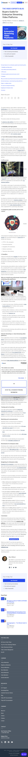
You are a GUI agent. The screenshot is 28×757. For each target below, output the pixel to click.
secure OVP (20, 237)
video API (4, 179)
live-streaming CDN (16, 352)
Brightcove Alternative (6, 665)
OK (14, 383)
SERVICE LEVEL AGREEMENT (14, 751)
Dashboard (13, 2)
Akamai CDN (21, 150)
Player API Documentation (7, 700)
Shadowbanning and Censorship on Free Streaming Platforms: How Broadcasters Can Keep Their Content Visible (16, 612)
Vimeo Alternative (5, 662)
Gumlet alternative (5, 677)
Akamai (2, 354)
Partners (3, 718)
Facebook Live (12, 313)
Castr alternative (4, 675)
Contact (2, 720)
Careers (2, 715)
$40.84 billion (4, 109)
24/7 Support (4, 687)
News (2, 713)
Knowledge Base (5, 690)
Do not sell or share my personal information (14, 391)
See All (2, 652)
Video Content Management (7, 649)
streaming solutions (18, 200)
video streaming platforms (15, 205)
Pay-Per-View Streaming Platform (8, 644)
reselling (15, 256)
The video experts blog (13, 9)
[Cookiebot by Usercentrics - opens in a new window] (21, 363)
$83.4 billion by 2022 (14, 449)
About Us (3, 710)
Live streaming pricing (21, 467)
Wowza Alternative (5, 667)
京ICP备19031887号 (14, 755)
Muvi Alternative (4, 670)
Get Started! (14, 48)
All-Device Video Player (6, 642)
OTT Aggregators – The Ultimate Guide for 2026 (17, 623)
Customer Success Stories (7, 692)
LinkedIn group (4, 547)
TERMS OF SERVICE (16, 750)
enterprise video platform (7, 122)
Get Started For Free (14, 539)
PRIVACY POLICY (9, 750)
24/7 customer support (16, 134)
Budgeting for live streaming (7, 464)
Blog (2, 695)
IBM (2, 399)
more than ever (16, 397)
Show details (21, 378)
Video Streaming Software (7, 647)
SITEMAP (22, 750)
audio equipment (22, 493)
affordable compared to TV (14, 440)
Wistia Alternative (5, 672)
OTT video (16, 399)
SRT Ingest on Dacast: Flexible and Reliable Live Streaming (17, 601)
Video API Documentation (6, 697)
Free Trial (19, 2)
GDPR (5, 750)
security (2, 237)
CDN (3, 139)
